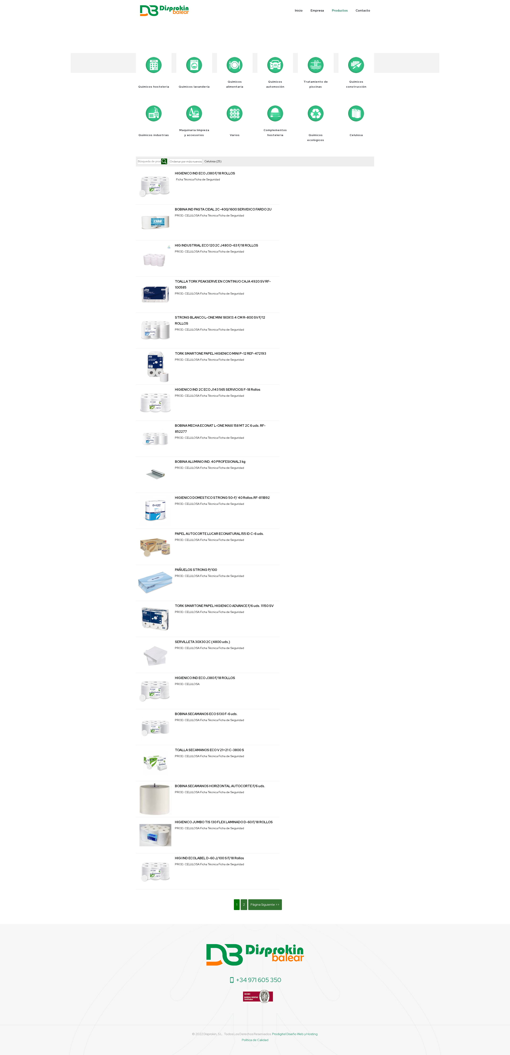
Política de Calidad (255, 1040)
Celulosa (213, 161)
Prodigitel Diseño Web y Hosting (295, 1034)
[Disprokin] (164, 10)
